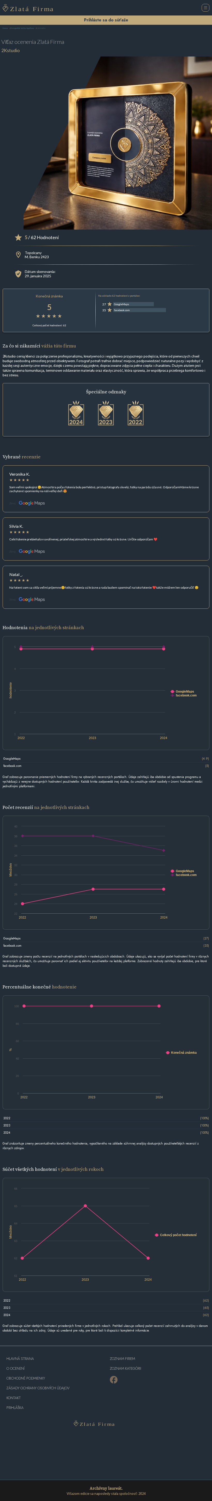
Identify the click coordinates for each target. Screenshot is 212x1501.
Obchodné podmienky (25, 1378)
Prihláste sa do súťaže (106, 20)
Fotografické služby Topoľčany (22, 28)
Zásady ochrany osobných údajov (38, 1388)
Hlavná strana (20, 1358)
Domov (5, 28)
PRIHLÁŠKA (15, 1407)
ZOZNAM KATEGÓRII (125, 1368)
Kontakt (13, 1397)
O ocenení (15, 1368)
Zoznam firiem (122, 1358)
